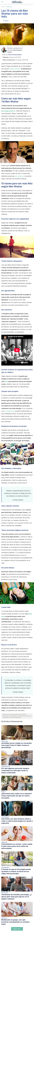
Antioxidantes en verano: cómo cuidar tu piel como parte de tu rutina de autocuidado (16, 846)
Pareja (3, 791)
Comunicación (5, 766)
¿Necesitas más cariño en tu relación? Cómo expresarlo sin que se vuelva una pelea (16, 796)
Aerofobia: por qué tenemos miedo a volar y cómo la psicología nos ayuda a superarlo (17, 821)
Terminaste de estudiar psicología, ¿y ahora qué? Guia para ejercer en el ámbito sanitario (16, 897)
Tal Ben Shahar (14, 69)
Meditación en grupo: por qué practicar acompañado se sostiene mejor (15, 922)
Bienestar (4, 842)
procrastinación (9, 411)
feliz (6, 381)
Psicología (4, 741)
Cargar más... (17, 929)
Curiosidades (5, 817)
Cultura (3, 6)
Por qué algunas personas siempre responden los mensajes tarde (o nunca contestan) (15, 770)
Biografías (9, 6)
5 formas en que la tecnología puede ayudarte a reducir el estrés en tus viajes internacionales (16, 871)
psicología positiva (8, 111)
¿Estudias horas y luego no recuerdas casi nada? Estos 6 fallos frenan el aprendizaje (16, 745)
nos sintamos (19, 176)
